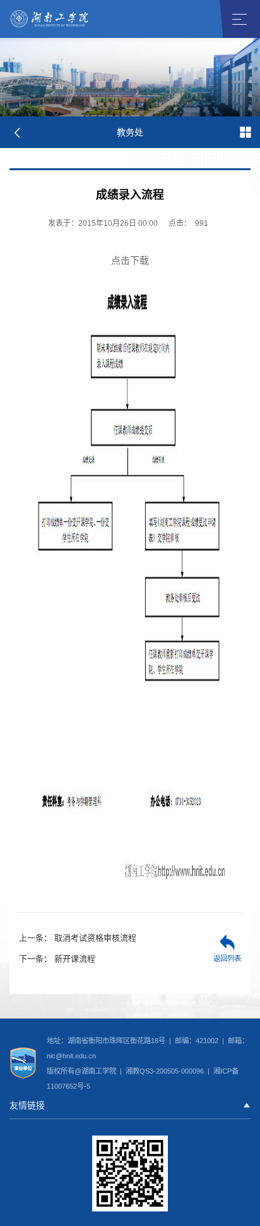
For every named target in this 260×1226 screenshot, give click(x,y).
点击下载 (130, 260)
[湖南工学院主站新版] (49, 18)
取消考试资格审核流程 (77, 938)
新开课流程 (57, 958)
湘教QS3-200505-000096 (166, 1071)
